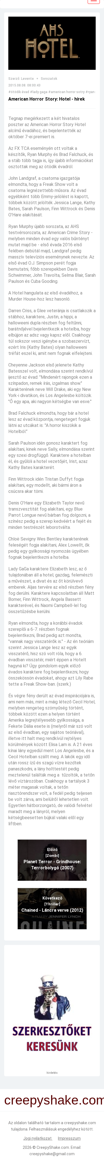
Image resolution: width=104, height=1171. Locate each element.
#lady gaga (38, 92)
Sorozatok (49, 79)
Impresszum (69, 1138)
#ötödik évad (18, 92)
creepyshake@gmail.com (52, 1154)
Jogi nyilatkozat (37, 1138)
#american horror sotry (66, 92)
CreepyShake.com (53, 1147)
